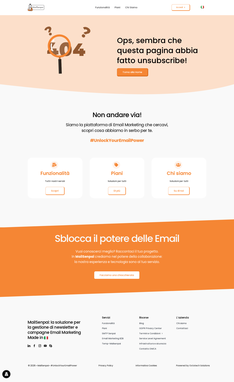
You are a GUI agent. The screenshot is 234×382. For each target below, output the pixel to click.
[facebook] (34, 345)
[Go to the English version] (202, 7)
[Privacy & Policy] (117, 365)
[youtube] (45, 345)
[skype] (50, 345)
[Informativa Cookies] (154, 365)
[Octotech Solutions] (193, 365)
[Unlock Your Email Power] (63, 365)
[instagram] (39, 345)
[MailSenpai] (36, 5)
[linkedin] (29, 345)
